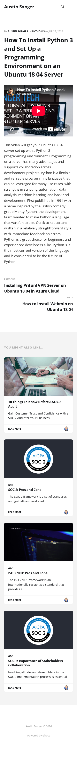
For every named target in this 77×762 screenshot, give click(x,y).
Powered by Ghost (38, 735)
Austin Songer (19, 6)
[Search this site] (63, 6)
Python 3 (38, 31)
